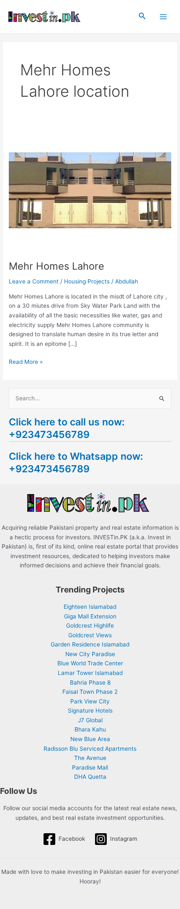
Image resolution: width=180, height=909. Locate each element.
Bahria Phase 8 (90, 682)
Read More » (26, 361)
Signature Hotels (90, 710)
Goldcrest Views (90, 635)
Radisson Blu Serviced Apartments (90, 748)
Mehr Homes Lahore (56, 266)
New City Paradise (90, 654)
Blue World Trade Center (90, 663)
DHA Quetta (90, 776)
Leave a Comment (34, 281)
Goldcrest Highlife (90, 625)
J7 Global (90, 720)
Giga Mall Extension (90, 616)
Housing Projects (87, 281)
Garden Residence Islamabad (90, 644)
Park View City (90, 701)
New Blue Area (90, 739)
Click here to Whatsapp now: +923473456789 (76, 462)
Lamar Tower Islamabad (90, 673)
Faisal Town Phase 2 (90, 691)
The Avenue (90, 757)
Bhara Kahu (90, 729)
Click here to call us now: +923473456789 (67, 428)
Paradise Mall (90, 767)
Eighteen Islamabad (90, 606)
